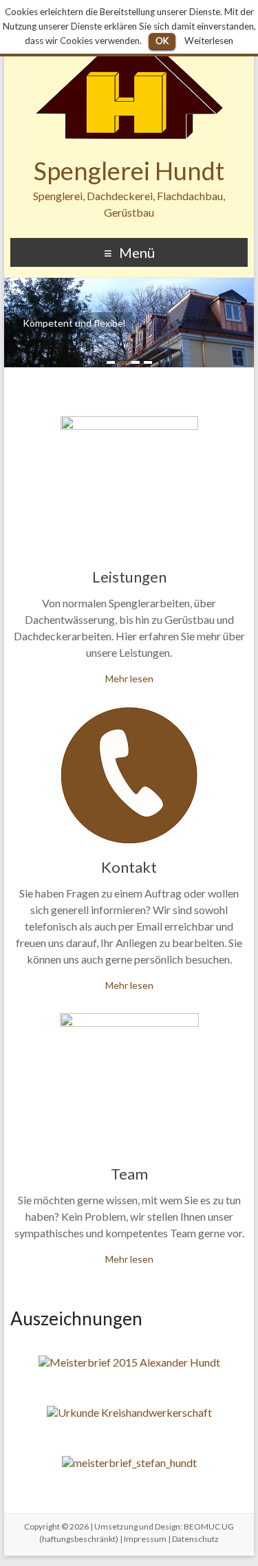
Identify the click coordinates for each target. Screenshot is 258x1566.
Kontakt (129, 867)
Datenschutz (195, 1539)
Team (129, 1173)
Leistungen (129, 576)
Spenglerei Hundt (129, 170)
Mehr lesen (129, 678)
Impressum (145, 1539)
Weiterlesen (208, 40)
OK (162, 40)
